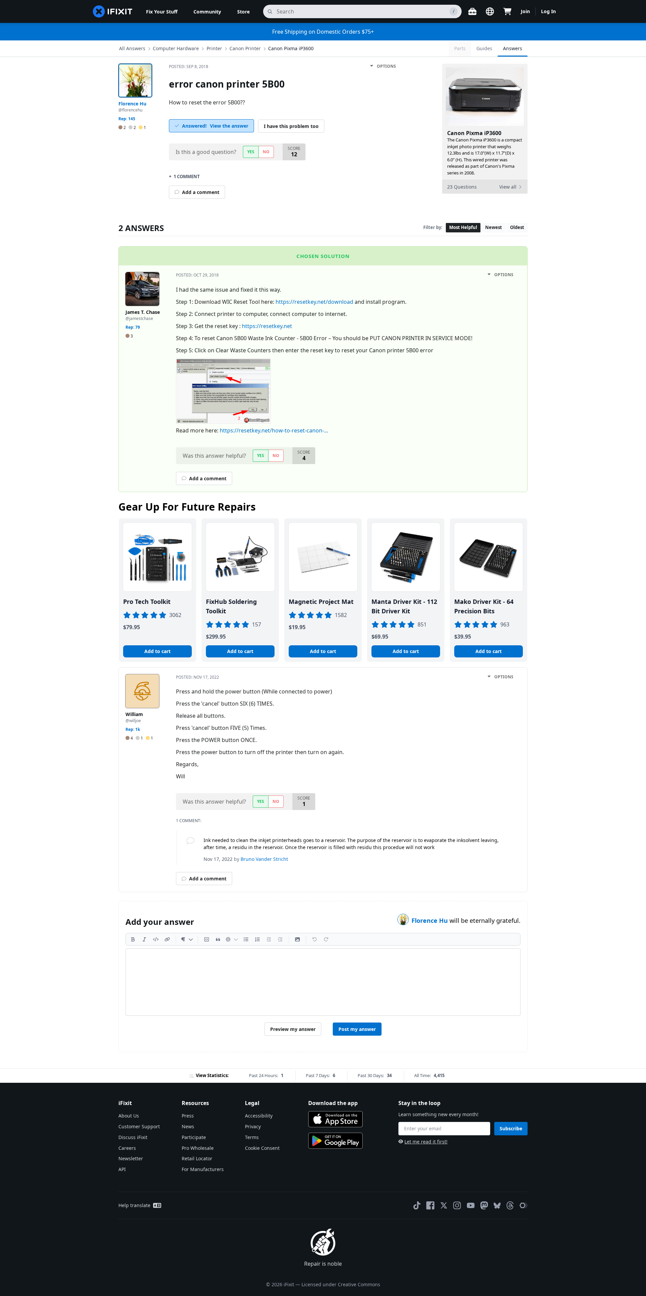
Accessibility (259, 1115)
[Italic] (144, 939)
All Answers (132, 48)
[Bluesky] (497, 1205)
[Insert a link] (167, 939)
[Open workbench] (472, 11)
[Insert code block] (206, 939)
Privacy (253, 1126)
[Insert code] (155, 939)
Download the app (333, 1103)
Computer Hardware (176, 48)
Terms (252, 1137)
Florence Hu (430, 920)
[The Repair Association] (523, 1205)
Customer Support (139, 1126)
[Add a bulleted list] (246, 939)
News (188, 1126)
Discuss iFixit (132, 1137)
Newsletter (130, 1158)
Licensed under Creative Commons (340, 1284)
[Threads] (510, 1205)
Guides (484, 48)
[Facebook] (430, 1205)
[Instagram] (457, 1205)
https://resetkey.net (267, 326)
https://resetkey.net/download (314, 301)
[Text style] (187, 939)
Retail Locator (197, 1158)
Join (525, 11)
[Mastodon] (484, 1205)
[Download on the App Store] (335, 1119)
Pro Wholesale (198, 1148)
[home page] (113, 11)
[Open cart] (507, 11)
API (122, 1169)
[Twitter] (444, 1205)
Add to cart (157, 651)
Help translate (134, 1205)
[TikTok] (417, 1205)
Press (188, 1115)
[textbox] (323, 982)
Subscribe (511, 1128)
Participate (194, 1137)
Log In (548, 11)
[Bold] (133, 939)
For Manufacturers (203, 1169)
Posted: (188, 66)
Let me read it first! (425, 1141)
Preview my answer (293, 1029)
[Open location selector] (490, 11)
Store (243, 11)
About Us (128, 1115)
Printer (214, 48)
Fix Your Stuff (161, 11)
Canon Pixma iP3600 (291, 48)
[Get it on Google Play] (335, 1141)
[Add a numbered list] (257, 939)
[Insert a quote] (218, 939)
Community (207, 11)
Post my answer (357, 1029)
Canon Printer (245, 48)
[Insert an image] (297, 939)
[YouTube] (471, 1205)
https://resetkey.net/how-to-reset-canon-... (274, 430)
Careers (127, 1148)
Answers (512, 48)
